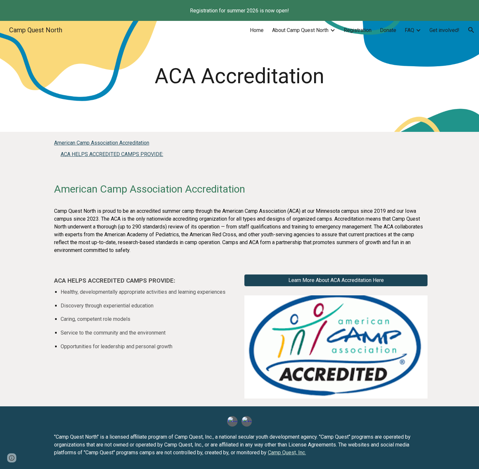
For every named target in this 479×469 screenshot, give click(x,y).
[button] (471, 30)
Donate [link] (388, 30)
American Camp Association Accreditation (101, 143)
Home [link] (257, 30)
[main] (239, 76)
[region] (239, 10)
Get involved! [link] (444, 30)
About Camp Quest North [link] (300, 30)
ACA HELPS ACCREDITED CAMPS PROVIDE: (112, 154)
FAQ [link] (409, 30)
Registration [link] (357, 30)
